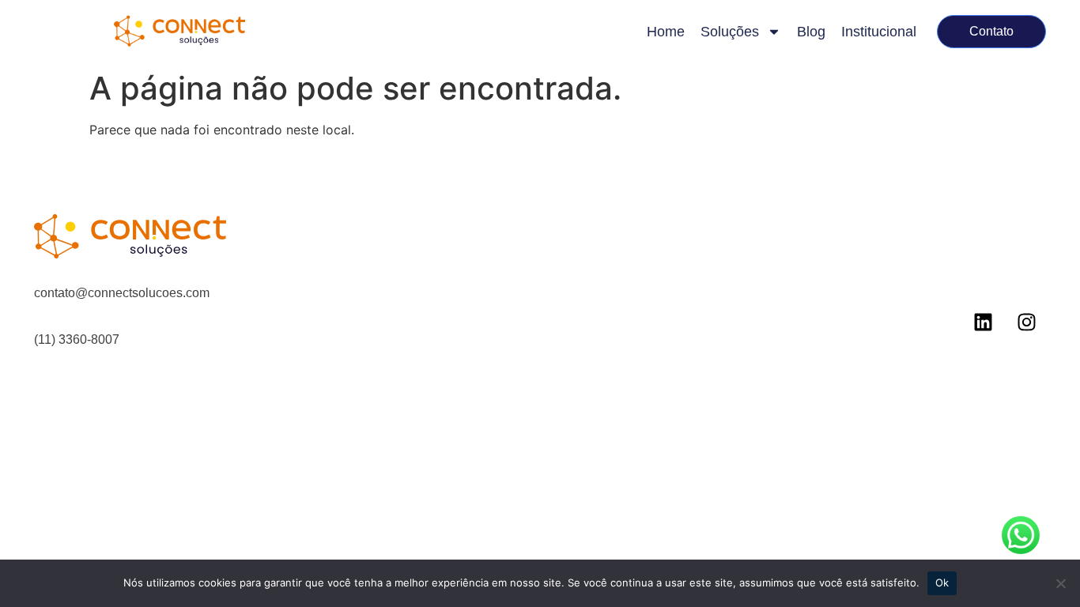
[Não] (1060, 583)
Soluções (729, 32)
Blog (811, 32)
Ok (942, 582)
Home (666, 32)
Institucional (878, 32)
